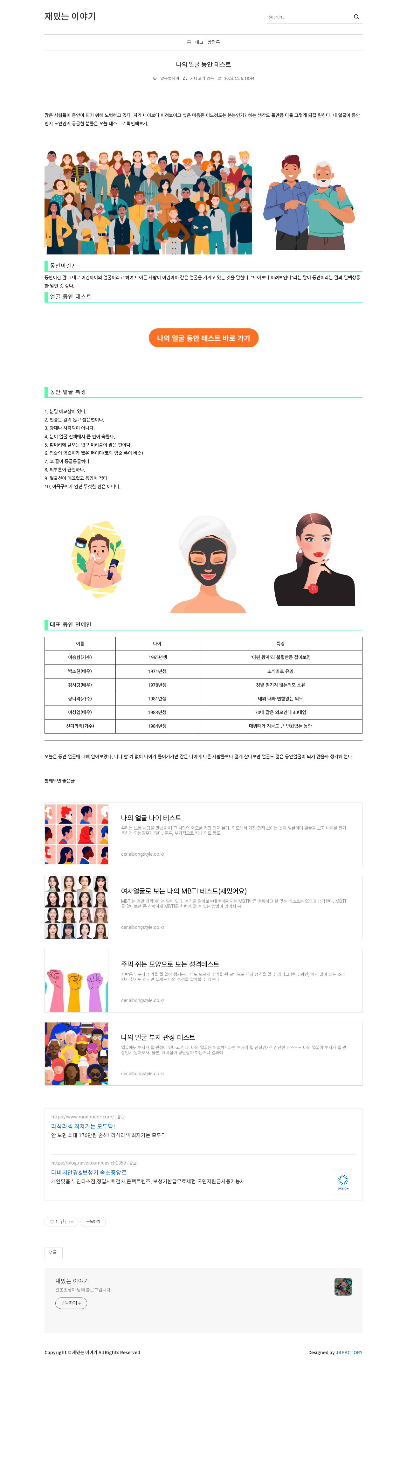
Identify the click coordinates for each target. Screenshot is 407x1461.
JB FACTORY (349, 1352)
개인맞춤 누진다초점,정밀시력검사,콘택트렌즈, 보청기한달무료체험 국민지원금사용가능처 (148, 1182)
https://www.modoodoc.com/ (82, 1117)
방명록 (214, 42)
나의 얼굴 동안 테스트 (203, 65)
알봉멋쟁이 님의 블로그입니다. (83, 1290)
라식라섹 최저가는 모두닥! (83, 1127)
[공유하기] (63, 1222)
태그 (199, 42)
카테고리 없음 (202, 78)
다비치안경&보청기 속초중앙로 (89, 1173)
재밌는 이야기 (72, 1281)
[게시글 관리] (71, 1222)
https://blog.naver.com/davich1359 (88, 1163)
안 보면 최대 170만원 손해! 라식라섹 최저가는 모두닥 (108, 1135)
